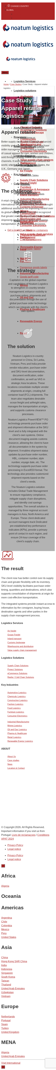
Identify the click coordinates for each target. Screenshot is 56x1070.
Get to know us (27, 137)
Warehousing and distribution (20, 646)
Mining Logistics (14, 725)
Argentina (6, 917)
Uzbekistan (7, 992)
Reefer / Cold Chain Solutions (20, 677)
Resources (20, 137)
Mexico (5, 929)
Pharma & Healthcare (17, 733)
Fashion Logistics (15, 704)
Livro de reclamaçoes (23, 835)
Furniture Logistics (15, 712)
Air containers (33, 239)
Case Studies (21, 183)
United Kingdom (10, 1032)
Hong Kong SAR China (14, 961)
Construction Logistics (17, 700)
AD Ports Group (11, 801)
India (4, 965)
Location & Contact (25, 118)
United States (8, 937)
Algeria (5, 886)
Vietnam (5, 996)
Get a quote (13, 230)
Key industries (22, 174)
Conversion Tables (30, 249)
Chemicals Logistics (16, 696)
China (4, 957)
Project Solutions (15, 669)
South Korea (8, 977)
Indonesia (6, 969)
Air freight (11, 631)
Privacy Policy (15, 845)
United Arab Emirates (13, 988)
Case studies (13, 760)
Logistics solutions (25, 90)
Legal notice (14, 849)
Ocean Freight (13, 635)
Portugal (6, 1020)
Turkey (5, 1028)
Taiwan (5, 980)
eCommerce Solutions (17, 673)
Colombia (6, 925)
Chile (4, 921)
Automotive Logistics (16, 692)
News (9, 764)
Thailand (6, 984)
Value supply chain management (22, 650)
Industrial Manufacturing (18, 722)
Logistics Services (24, 81)
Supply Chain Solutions (34, 180)
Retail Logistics (14, 737)
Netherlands (8, 1016)
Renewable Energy (31, 321)
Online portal (23, 807)
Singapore (7, 973)
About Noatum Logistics (28, 128)
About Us (11, 756)
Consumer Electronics (17, 716)
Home (6, 84)
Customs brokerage (16, 642)
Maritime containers (37, 230)
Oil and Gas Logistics (17, 729)
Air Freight (26, 171)
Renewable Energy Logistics (20, 741)
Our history (26, 230)
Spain (4, 1024)
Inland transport (14, 638)
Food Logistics (14, 708)
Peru (4, 933)
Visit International (10, 1063)
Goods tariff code (29, 276)
